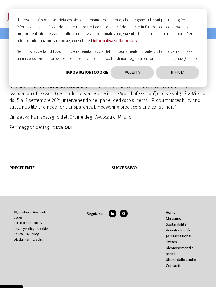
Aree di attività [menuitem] (178, 230)
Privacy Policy (24, 229)
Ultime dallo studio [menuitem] (181, 260)
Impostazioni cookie (87, 72)
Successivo (124, 167)
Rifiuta (177, 72)
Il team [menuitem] (171, 242)
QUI (68, 127)
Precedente (22, 167)
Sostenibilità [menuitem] (176, 224)
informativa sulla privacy (115, 41)
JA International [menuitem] (178, 236)
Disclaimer (22, 240)
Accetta (132, 72)
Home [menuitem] (171, 212)
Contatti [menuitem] (173, 266)
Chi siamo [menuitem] (173, 218)
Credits (38, 240)
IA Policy (32, 234)
